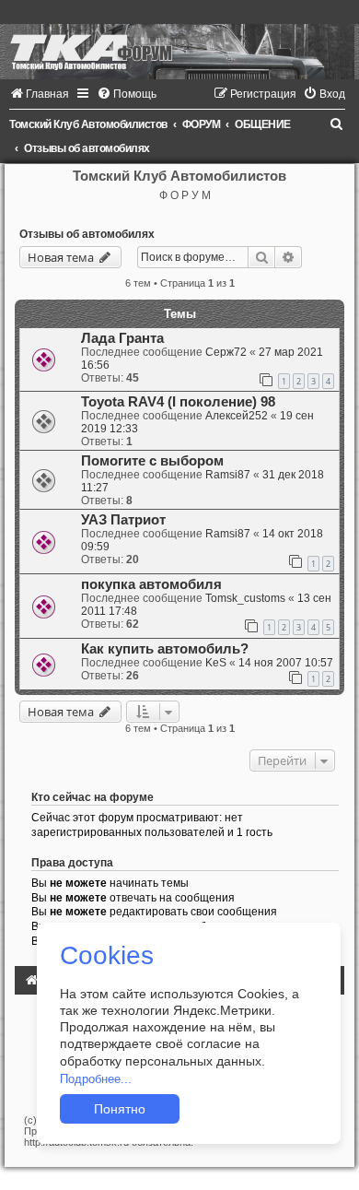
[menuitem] (39, 94)
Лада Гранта (122, 338)
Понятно (119, 1109)
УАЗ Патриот (123, 520)
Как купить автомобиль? (165, 649)
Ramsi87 (227, 474)
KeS (215, 662)
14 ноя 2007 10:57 (285, 662)
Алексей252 (236, 415)
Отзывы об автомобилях (87, 234)
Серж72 (226, 352)
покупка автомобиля (151, 584)
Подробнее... (96, 1079)
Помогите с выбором (152, 461)
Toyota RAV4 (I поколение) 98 (178, 402)
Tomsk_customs (245, 598)
